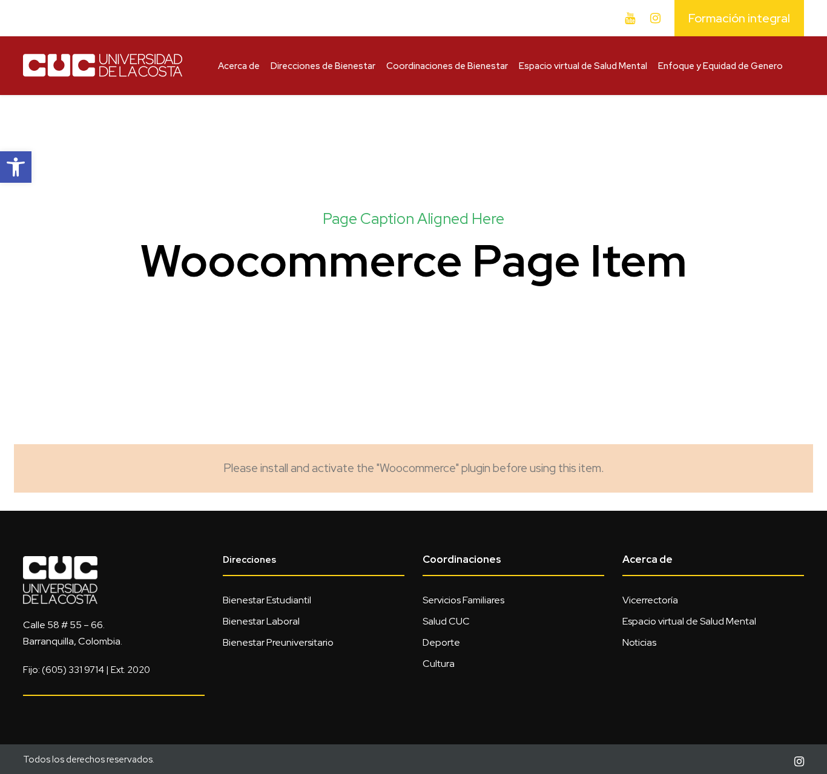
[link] (15, 167)
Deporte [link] (441, 642)
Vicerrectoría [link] (650, 600)
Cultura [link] (439, 663)
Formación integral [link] (739, 18)
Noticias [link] (639, 642)
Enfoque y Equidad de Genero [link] (720, 66)
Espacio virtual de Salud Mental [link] (583, 66)
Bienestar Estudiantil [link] (267, 600)
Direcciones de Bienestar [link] (323, 66)
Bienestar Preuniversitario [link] (278, 642)
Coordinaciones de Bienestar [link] (447, 66)
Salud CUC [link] (446, 621)
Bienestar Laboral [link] (261, 621)
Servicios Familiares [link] (463, 600)
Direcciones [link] (249, 560)
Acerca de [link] (239, 66)
